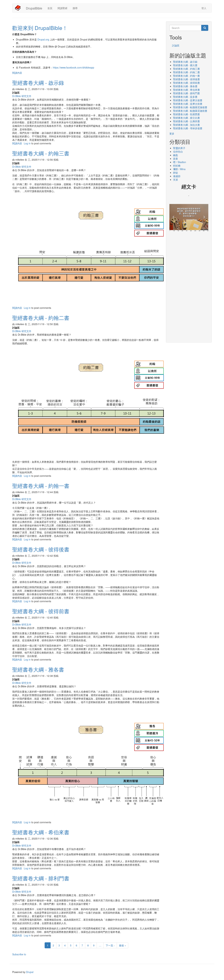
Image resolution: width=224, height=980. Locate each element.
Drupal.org (43, 39)
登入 (203, 8)
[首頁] (19, 8)
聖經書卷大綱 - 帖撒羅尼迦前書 (190, 110)
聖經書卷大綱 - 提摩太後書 (187, 100)
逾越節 (176, 176)
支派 (175, 179)
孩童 (175, 158)
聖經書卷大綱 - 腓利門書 (186, 93)
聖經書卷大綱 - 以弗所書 (186, 121)
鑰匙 (175, 155)
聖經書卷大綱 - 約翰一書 (186, 75)
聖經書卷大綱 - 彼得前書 (186, 82)
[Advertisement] (188, 285)
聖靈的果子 (179, 148)
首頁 (49, 8)
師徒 (175, 172)
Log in (27, 143)
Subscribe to (19, 954)
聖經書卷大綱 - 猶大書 (185, 65)
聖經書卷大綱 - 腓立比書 (186, 117)
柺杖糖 (176, 165)
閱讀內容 (17, 72)
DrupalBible (34, 8)
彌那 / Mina (179, 169)
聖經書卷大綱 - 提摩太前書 (187, 103)
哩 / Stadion (179, 162)
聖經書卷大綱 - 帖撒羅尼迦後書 (190, 107)
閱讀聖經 (62, 8)
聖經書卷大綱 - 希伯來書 (186, 89)
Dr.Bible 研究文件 (21, 96)
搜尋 (75, 8)
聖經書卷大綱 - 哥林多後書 (187, 128)
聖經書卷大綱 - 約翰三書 (186, 68)
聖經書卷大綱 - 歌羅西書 (186, 114)
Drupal (29, 972)
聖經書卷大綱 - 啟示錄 (185, 61)
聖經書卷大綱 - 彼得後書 (186, 79)
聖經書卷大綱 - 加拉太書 (186, 124)
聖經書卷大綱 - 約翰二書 (186, 72)
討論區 (175, 45)
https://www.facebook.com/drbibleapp (73, 67)
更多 (171, 133)
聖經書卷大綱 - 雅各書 (185, 86)
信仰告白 (178, 151)
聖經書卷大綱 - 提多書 (185, 96)
